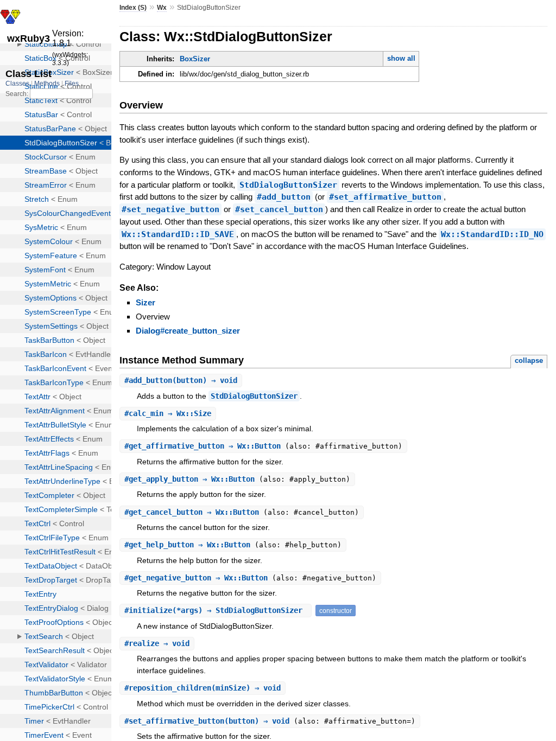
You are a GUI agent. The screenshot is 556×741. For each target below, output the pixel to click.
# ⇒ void (156, 643)
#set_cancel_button (279, 209)
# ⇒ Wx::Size (167, 413)
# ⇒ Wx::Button (204, 446)
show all (401, 58)
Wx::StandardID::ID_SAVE (178, 234)
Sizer (145, 302)
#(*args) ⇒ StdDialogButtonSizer (215, 610)
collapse (529, 360)
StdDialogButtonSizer (288, 185)
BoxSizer (195, 59)
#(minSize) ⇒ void (202, 687)
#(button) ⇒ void (180, 380)
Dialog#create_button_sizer (188, 330)
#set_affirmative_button (385, 197)
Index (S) (133, 7)
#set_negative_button (170, 209)
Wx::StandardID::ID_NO (492, 234)
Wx (162, 7)
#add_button (284, 197)
